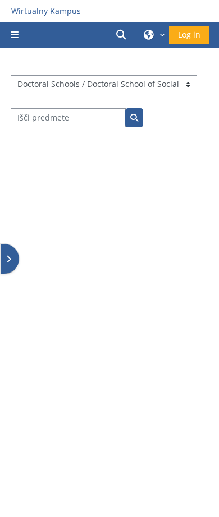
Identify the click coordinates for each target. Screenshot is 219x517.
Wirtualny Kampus (46, 11)
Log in (189, 34)
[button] (123, 34)
